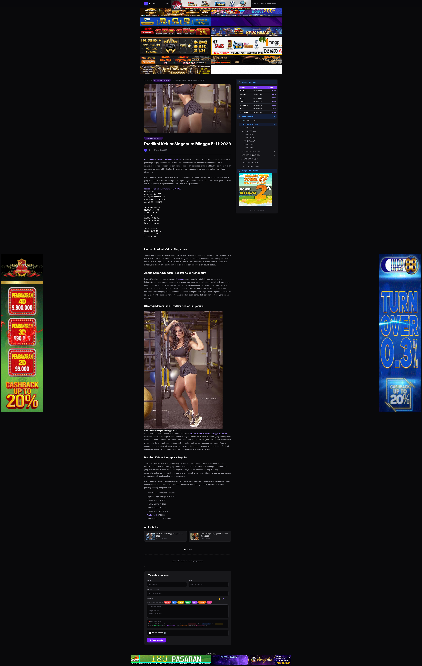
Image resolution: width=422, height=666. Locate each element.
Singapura (179, 279)
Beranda (147, 80)
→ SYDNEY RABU (248, 134)
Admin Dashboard (258, 210)
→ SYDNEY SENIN (248, 128)
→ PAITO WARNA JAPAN (249, 163)
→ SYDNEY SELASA (249, 131)
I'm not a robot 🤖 (159, 633)
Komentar (150, 598)
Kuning (181, 602)
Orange (202, 602)
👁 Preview (225, 599)
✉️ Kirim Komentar (156, 640)
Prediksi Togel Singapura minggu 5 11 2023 (162, 189)
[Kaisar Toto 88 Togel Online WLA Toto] (22, 333)
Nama (149, 580)
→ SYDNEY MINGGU (249, 148)
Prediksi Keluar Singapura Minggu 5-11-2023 (162, 159)
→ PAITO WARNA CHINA (249, 159)
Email (191, 580)
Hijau (188, 602)
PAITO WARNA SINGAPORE (250, 151)
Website (153, 589)
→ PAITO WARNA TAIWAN (250, 167)
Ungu (194, 602)
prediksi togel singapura (162, 80)
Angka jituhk (152, 515)
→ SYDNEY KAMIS (248, 138)
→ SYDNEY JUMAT (248, 141)
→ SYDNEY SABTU (248, 144)
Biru (174, 602)
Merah (167, 602)
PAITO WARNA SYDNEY (249, 124)
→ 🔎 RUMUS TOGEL (248, 121)
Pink (209, 602)
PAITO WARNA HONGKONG (250, 155)
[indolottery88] (400, 333)
